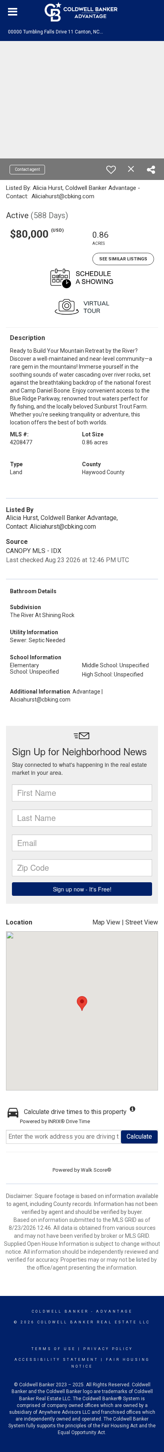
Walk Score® (96, 1170)
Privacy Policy (108, 1349)
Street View (141, 922)
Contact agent (27, 169)
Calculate (139, 1136)
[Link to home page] (82, 12)
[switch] (111, 169)
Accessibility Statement (56, 1360)
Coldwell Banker (60, 1311)
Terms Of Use (53, 1349)
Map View (106, 922)
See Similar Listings (123, 259)
